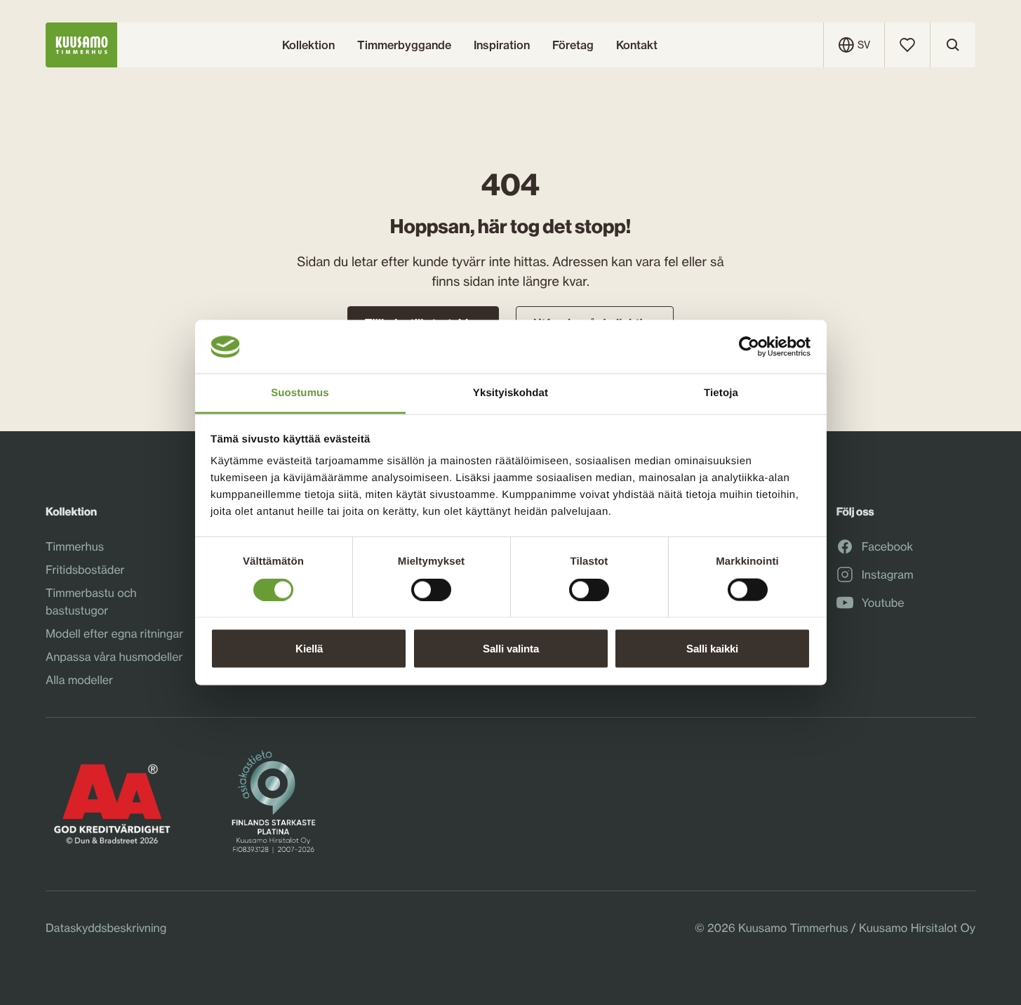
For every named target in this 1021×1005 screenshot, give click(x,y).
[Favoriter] (907, 45)
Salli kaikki (712, 648)
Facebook (888, 547)
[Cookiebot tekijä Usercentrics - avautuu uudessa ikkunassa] (749, 346)
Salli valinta (511, 648)
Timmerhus (75, 546)
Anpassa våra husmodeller (114, 657)
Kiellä (309, 648)
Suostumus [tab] (300, 393)
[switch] (431, 586)
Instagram (888, 575)
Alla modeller (79, 680)
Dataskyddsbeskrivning (106, 928)
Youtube (883, 603)
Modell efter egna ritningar (114, 633)
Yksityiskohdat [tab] (510, 393)
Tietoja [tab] (721, 393)
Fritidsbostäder (85, 570)
